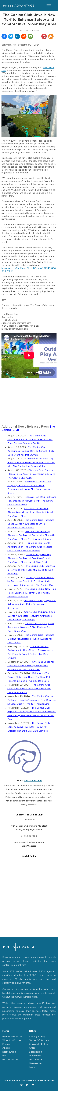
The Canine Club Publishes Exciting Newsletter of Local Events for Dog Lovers (30, 639)
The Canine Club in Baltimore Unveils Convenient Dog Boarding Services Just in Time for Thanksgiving (31, 700)
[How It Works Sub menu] (21, 1036)
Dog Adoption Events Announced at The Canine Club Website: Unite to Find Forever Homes (29, 547)
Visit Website (29, 846)
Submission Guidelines (35, 1054)
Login (32, 1067)
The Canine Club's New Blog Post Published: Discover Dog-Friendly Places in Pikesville (31, 593)
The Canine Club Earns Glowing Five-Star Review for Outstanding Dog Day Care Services (28, 727)
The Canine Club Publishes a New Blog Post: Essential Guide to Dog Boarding (31, 570)
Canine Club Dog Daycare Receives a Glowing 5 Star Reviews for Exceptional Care (30, 627)
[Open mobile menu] (49, 6)
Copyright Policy (38, 1044)
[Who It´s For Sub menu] (20, 1040)
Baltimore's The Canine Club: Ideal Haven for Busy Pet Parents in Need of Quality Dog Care (28, 677)
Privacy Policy (37, 1037)
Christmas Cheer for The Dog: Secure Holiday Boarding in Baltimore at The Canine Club (30, 666)
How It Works (10, 1037)
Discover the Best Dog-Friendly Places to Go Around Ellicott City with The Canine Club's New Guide (31, 462)
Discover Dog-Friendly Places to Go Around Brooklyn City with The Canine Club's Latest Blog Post (29, 558)
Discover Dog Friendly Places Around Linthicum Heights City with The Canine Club (31, 512)
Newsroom (35, 1063)
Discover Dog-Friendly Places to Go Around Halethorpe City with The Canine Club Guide (31, 474)
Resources (8, 1060)
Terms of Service (39, 1040)
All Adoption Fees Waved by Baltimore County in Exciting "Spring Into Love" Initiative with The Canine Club (30, 581)
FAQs (32, 1048)
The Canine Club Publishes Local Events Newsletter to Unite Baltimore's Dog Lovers (30, 524)
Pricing (6, 1044)
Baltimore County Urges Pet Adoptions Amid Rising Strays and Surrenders (31, 604)
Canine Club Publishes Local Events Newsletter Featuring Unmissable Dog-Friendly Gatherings (31, 616)
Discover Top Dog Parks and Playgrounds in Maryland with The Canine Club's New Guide (32, 501)
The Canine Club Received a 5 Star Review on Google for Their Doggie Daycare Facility (29, 439)
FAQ (4, 1056)
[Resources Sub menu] (17, 1059)
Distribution (9, 1052)
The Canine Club (33, 781)
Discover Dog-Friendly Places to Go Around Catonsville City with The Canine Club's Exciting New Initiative (31, 535)
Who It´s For (9, 1040)
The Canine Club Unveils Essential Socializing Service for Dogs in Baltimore (29, 689)
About (6, 1048)
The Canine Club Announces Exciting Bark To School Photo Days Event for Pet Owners (31, 451)
